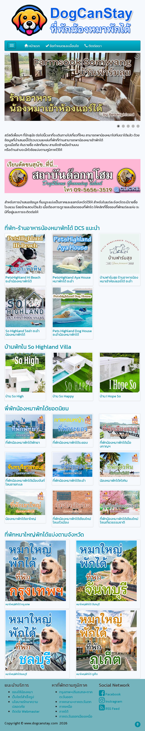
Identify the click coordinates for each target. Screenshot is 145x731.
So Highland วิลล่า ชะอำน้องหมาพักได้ (22, 332)
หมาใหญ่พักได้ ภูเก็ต (87, 674)
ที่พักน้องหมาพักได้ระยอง (70, 442)
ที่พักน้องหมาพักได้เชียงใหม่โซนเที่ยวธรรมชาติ (119, 520)
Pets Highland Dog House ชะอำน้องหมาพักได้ (72, 332)
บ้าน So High (14, 396)
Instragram (113, 701)
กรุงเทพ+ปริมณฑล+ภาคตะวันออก (76, 694)
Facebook (113, 694)
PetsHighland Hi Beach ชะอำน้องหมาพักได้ (22, 279)
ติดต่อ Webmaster (26, 711)
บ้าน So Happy (63, 396)
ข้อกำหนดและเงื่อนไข (64, 45)
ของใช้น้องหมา (22, 691)
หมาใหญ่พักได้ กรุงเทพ (17, 604)
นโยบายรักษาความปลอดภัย (25, 704)
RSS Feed (112, 708)
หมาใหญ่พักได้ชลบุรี (16, 674)
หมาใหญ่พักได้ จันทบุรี (88, 604)
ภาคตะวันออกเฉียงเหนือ (75, 716)
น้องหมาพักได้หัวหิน (113, 480)
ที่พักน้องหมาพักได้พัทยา (22, 442)
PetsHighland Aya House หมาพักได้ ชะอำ (72, 279)
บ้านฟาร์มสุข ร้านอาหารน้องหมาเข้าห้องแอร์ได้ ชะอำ (119, 279)
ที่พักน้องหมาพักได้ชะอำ (69, 480)
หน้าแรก (34, 45)
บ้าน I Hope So (110, 396)
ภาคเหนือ (65, 706)
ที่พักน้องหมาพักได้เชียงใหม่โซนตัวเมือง (72, 520)
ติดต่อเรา (95, 45)
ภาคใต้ (63, 711)
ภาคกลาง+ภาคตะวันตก (75, 701)
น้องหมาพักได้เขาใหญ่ (20, 518)
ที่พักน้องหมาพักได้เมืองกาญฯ (115, 444)
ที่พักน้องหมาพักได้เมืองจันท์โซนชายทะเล (25, 482)
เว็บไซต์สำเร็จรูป (23, 696)
